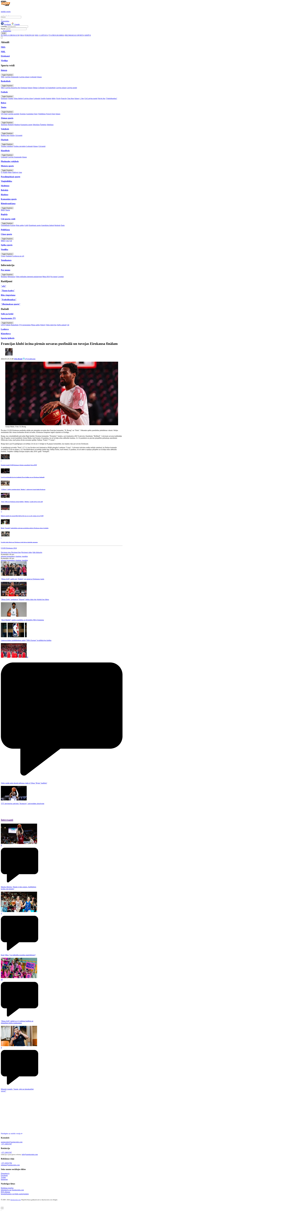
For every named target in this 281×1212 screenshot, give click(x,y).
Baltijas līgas (5, 135)
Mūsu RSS (46, 277)
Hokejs (42, 325)
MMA (3, 241)
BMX (3, 210)
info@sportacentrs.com (30, 1154)
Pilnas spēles (35, 325)
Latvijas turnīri (72, 88)
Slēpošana (36, 125)
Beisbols (57, 225)
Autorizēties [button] (5, 21)
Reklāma (4, 277)
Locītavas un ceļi (18, 256)
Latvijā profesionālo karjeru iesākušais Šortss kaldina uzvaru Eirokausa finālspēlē (22, 477)
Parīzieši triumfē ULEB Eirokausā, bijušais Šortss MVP (19, 465)
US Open (4, 114)
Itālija (54, 98)
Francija (64, 98)
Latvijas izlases (24, 77)
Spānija (48, 98)
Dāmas (35, 88)
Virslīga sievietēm (19, 146)
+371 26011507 (6, 1144)
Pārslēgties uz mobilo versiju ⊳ (12, 1133)
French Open (50, 114)
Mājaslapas (11, 277)
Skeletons (4, 125)
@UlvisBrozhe (30, 359)
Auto (20, 172)
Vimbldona (42, 114)
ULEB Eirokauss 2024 (9, 548)
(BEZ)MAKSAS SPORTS (74, 35)
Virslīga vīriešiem (7, 146)
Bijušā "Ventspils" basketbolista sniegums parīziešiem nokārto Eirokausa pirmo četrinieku (24, 528)
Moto (10, 172)
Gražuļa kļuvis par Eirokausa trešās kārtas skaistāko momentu (19, 542)
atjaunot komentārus (8, 556)
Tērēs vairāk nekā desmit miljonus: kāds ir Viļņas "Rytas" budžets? (24, 783)
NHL (36, 35)
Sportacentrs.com (15, 1200)
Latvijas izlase (28, 98)
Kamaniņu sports (26, 125)
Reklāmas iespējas (7, 1188)
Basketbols (15, 325)
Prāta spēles (20, 225)
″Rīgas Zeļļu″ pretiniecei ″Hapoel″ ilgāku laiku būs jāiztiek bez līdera (25, 599)
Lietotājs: (4, 26)
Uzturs (3, 256)
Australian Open (32, 114)
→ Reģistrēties (6, 31)
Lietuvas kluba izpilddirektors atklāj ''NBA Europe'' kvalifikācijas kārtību (26, 640)
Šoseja (7, 210)
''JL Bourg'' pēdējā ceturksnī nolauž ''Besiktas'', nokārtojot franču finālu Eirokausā (23, 489)
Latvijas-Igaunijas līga (12, 88)
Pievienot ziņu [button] (6, 552)
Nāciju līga (101, 98)
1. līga (82, 98)
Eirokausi (24, 88)
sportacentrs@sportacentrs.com (11, 1142)
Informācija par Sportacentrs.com (12, 1190)
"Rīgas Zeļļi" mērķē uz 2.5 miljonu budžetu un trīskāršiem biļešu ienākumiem (17, 1022)
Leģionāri (33, 77)
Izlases (39, 77)
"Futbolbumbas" (111, 98)
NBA (22, 35)
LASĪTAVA (43, 35)
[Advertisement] (19, 1109)
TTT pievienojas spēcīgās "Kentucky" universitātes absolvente (22, 803)
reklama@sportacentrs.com (10, 1165)
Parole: (3, 29)
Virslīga (10, 98)
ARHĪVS (87, 35)
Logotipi (61, 277)
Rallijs (5, 172)
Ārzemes (23, 114)
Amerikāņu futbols (47, 225)
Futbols (8, 325)
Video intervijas (51, 325)
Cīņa (7, 241)
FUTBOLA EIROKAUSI (10, 35)
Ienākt (4, 33)
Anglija (43, 98)
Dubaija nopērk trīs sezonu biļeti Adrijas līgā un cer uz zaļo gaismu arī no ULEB (22, 515)
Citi (10, 241)
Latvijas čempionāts (12, 77)
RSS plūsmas (5, 1192)
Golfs (26, 225)
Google (17, 24)
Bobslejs (11, 125)
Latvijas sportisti (13, 114)
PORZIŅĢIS (29, 35)
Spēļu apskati (61, 325)
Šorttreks (43, 125)
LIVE (3, 325)
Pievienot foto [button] (16, 552)
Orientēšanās (5, 225)
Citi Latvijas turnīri (90, 98)
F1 (2, 172)
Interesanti (7, 819)
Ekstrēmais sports (35, 225)
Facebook (7, 24)
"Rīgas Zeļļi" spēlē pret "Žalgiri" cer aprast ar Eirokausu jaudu (22, 579)
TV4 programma (25, 325)
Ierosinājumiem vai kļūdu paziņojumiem (15, 1194)
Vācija (58, 98)
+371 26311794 (6, 1163)
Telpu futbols (18, 98)
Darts (63, 225)
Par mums (53, 277)
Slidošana (50, 125)
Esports (12, 225)
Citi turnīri (18, 135)
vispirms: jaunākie (21, 556)
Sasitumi (9, 256)
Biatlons (17, 125)
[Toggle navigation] (2, 37)
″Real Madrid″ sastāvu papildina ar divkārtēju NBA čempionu (22, 620)
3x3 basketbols (50, 88)
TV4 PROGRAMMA (56, 35)
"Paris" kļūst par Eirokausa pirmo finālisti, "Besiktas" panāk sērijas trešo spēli (22, 501)
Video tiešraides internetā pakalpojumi (29, 277)
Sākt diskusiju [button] (37, 552)
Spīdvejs (15, 172)
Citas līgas (70, 98)
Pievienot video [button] (26, 552)
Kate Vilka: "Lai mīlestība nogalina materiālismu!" (18, 955)
